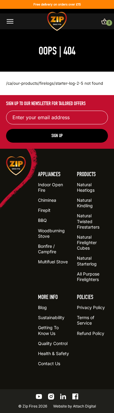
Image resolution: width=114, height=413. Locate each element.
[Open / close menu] (10, 21)
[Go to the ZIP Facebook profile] (75, 396)
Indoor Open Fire (50, 187)
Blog (42, 307)
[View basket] (104, 21)
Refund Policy (90, 333)
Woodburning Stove (51, 233)
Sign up (57, 136)
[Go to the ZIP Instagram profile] (51, 396)
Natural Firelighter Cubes (87, 242)
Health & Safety (53, 353)
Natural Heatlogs (86, 187)
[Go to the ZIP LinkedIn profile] (63, 396)
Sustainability (51, 317)
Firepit (44, 210)
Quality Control (52, 343)
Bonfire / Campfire (47, 249)
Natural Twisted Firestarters (88, 221)
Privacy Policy (91, 307)
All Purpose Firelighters (88, 276)
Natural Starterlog (87, 260)
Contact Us (49, 363)
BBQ (42, 220)
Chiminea (47, 200)
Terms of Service (85, 320)
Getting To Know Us (48, 330)
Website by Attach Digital (74, 406)
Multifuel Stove (53, 261)
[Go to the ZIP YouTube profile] (39, 396)
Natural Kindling (85, 203)
